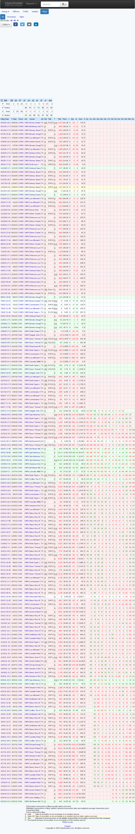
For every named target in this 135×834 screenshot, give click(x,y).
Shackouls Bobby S (37, 346)
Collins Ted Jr (35, 479)
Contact (67, 826)
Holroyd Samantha (37, 168)
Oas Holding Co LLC (38, 798)
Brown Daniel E (36, 123)
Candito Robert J (36, 638)
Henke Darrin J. (36, 142)
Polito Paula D (35, 331)
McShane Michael (37, 449)
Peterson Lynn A (36, 217)
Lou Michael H (35, 138)
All (3, 17)
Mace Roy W (35, 513)
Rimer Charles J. (36, 214)
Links (5, 24)
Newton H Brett (36, 669)
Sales (22, 17)
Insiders (35, 12)
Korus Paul (34, 210)
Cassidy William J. (37, 362)
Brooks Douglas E (37, 134)
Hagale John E (35, 335)
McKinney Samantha (38, 126)
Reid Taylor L (35, 312)
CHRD (25, 12)
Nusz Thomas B (36, 339)
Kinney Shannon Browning (40, 130)
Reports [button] (30, 3)
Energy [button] (5, 12)
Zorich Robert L (36, 612)
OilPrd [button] (15, 12)
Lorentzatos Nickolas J (39, 305)
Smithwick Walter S (37, 635)
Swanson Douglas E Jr (39, 464)
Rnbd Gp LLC (35, 794)
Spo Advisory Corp (37, 415)
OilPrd (27, 123)
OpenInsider (14, 3)
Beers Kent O (35, 631)
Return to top (67, 822)
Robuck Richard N (37, 153)
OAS (20, 316)
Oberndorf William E (37, 597)
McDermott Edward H (38, 441)
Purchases (11, 17)
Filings (44, 12)
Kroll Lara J (34, 164)
